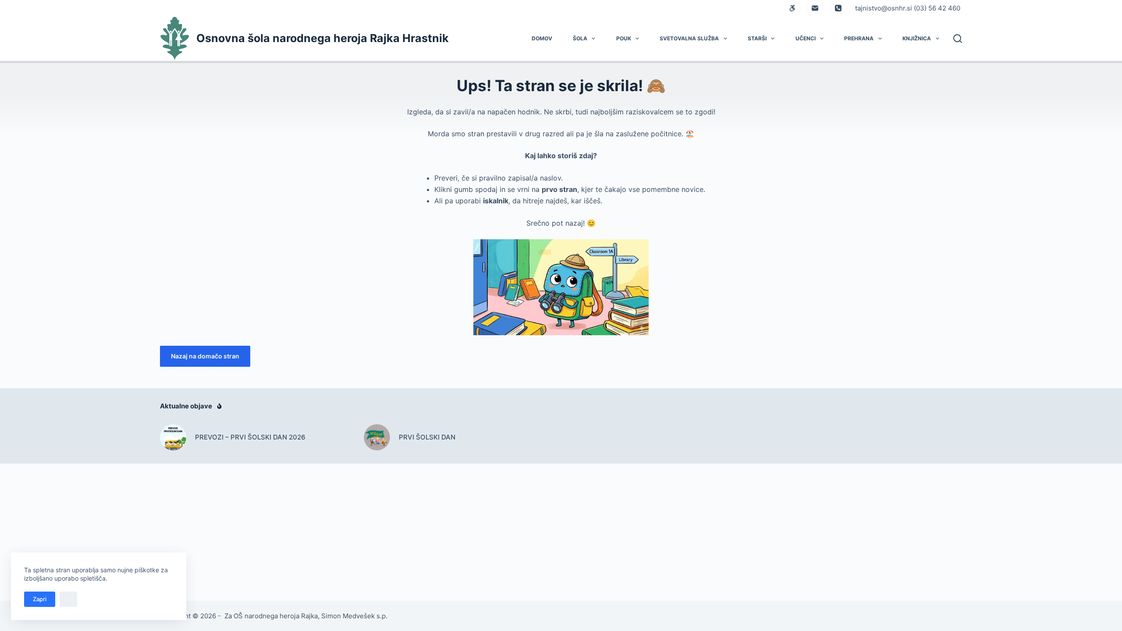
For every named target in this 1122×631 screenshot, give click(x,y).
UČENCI (805, 38)
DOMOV (542, 38)
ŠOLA (580, 38)
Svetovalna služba (689, 38)
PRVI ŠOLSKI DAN (427, 437)
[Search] (957, 38)
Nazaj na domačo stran (205, 356)
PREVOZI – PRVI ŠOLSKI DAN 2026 (250, 437)
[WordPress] (792, 8)
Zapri (39, 599)
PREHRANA (858, 38)
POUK (623, 38)
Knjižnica (916, 38)
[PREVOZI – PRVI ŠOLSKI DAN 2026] (173, 437)
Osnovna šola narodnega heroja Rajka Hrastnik (322, 38)
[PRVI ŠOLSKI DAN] (377, 437)
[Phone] (838, 8)
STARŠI (757, 38)
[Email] (815, 8)
